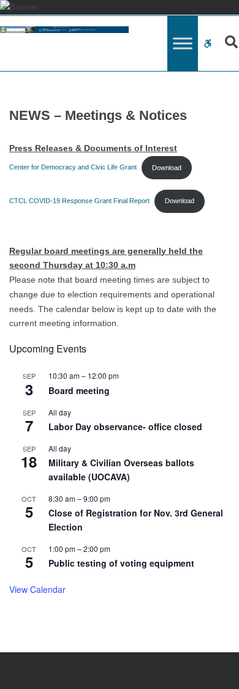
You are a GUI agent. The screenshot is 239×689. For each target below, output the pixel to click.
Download (166, 167)
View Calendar (37, 589)
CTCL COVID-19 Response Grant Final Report (79, 200)
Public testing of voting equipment (121, 563)
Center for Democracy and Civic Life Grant (73, 167)
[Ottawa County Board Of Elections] (64, 29)
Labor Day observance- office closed (125, 426)
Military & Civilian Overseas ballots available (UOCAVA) (121, 469)
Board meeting (79, 390)
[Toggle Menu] (182, 44)
